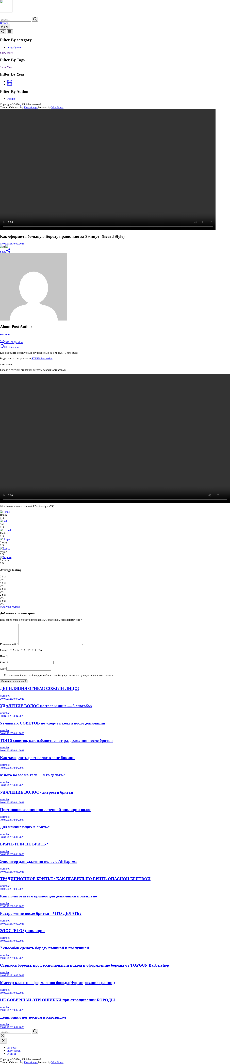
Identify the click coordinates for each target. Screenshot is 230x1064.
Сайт (3, 668)
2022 (9, 84)
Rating (4, 650)
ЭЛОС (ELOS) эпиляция (22, 930)
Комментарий (9, 644)
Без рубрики (14, 47)
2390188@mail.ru (13, 342)
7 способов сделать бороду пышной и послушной (44, 948)
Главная (11, 1053)
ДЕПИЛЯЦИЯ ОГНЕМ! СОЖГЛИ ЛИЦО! (39, 688)
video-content (14, 1050)
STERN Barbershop (42, 358)
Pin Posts (12, 1047)
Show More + (7, 52)
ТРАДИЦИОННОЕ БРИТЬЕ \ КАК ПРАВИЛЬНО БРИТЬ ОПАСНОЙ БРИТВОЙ (75, 879)
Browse (4, 23)
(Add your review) (10, 606)
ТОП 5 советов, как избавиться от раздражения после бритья (56, 740)
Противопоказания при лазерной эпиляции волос (45, 809)
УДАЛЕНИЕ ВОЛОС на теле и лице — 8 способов (46, 706)
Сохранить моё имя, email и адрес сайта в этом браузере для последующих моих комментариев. (59, 675)
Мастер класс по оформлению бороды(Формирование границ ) (57, 982)
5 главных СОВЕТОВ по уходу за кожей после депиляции (52, 723)
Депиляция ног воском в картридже (33, 1017)
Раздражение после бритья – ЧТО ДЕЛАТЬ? (40, 913)
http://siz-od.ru (11, 347)
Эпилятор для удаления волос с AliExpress (38, 861)
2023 (9, 81)
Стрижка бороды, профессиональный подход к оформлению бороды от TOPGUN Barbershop (84, 965)
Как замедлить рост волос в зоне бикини (37, 757)
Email (4, 662)
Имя (3, 656)
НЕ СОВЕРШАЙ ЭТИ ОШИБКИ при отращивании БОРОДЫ (57, 1000)
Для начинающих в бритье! (25, 827)
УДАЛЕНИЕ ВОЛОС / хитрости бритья (36, 792)
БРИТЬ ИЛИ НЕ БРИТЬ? (24, 844)
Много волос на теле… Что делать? (32, 775)
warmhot (11, 98)
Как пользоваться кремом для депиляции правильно (48, 896)
